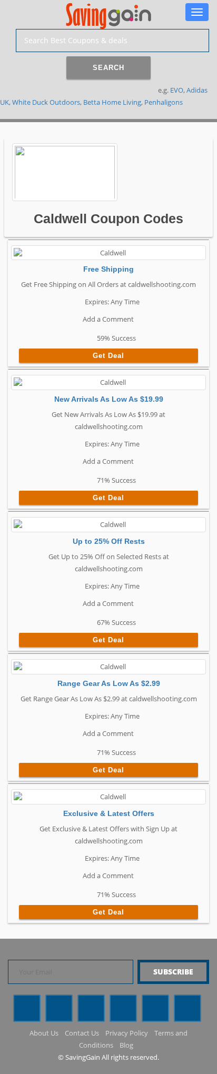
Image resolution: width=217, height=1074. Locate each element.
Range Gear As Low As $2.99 (108, 683)
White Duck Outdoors (46, 102)
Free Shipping (108, 269)
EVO (176, 90)
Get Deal (108, 356)
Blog (126, 1045)
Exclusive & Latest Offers (108, 813)
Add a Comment (107, 319)
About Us (43, 1033)
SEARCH (108, 68)
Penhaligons (163, 102)
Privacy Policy (126, 1033)
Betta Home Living (112, 102)
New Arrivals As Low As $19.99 (108, 399)
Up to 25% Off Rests (109, 541)
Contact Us (82, 1033)
